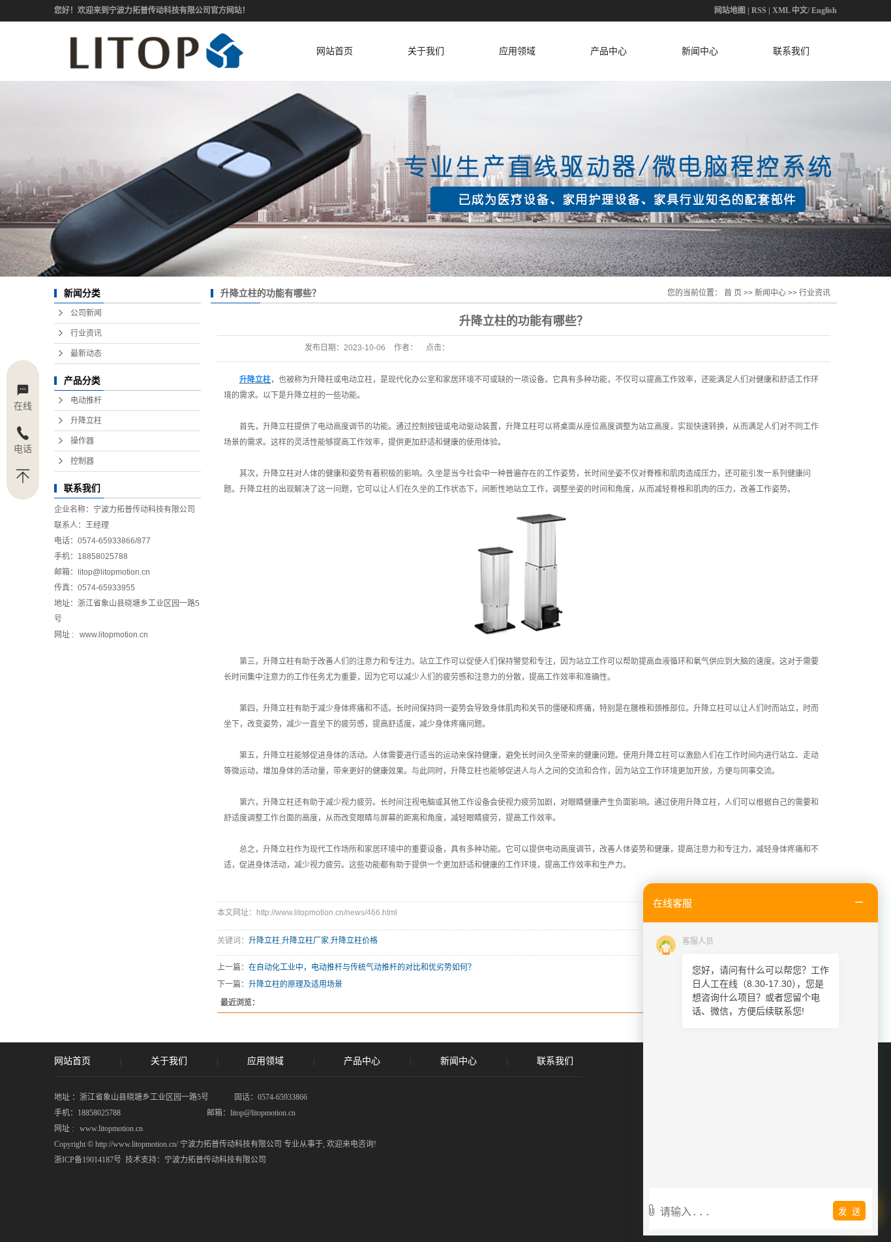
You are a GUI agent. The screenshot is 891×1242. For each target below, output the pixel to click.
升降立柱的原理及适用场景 (295, 984)
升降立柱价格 (354, 940)
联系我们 (791, 51)
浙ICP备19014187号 (87, 1159)
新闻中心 (700, 51)
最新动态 (86, 353)
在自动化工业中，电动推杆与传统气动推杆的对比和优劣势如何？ (362, 967)
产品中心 (608, 51)
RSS (758, 10)
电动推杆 (86, 400)
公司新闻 (86, 313)
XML (781, 10)
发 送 (849, 1212)
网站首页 (334, 51)
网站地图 (730, 10)
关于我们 (426, 51)
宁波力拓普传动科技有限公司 (215, 1159)
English (824, 10)
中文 (800, 10)
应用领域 (517, 51)
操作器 (82, 441)
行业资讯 (86, 333)
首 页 (733, 292)
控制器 (82, 461)
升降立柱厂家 (305, 940)
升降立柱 (86, 420)
